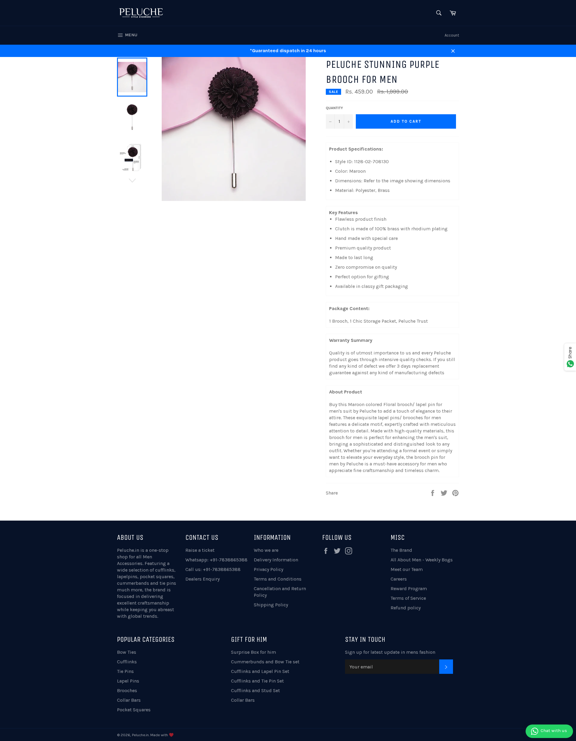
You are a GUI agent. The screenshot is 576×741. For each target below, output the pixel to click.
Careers (399, 579)
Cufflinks (127, 662)
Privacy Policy (268, 569)
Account (452, 35)
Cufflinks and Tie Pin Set (257, 681)
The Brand (401, 550)
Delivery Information (276, 560)
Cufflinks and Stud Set (255, 690)
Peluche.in (128, 550)
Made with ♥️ (162, 735)
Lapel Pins (128, 681)
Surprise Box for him (253, 652)
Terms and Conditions (278, 579)
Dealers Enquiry (202, 579)
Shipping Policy (271, 605)
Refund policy (406, 608)
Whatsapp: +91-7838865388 (216, 560)
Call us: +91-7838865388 (213, 569)
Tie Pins (125, 671)
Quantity (334, 108)
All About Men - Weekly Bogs (422, 560)
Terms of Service (408, 598)
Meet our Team (407, 569)
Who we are (266, 550)
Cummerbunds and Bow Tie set (265, 662)
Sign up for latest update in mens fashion (390, 652)
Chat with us (554, 730)
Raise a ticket (199, 550)
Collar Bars (129, 700)
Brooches (127, 690)
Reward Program (409, 588)
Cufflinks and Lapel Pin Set (260, 671)
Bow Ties (126, 652)
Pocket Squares (134, 710)
